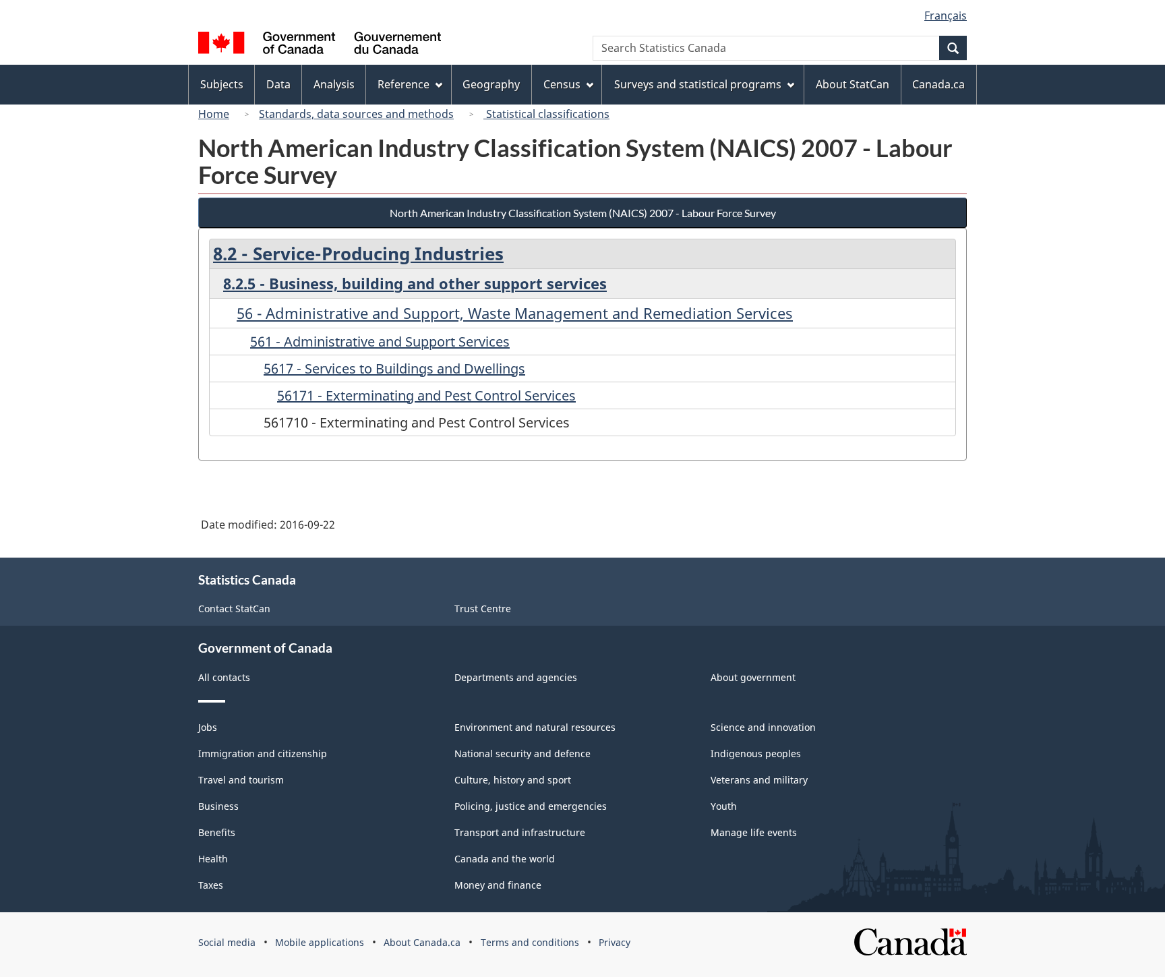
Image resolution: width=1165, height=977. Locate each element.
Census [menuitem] (561, 84)
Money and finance (497, 885)
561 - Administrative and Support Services (380, 341)
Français (945, 15)
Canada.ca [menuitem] (938, 84)
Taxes (210, 885)
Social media (227, 942)
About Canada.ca (422, 942)
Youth (724, 806)
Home (213, 114)
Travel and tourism (241, 779)
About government (753, 677)
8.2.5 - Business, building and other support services (415, 283)
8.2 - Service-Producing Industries (358, 253)
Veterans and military (759, 779)
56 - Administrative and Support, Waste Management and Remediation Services (515, 313)
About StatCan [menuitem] (852, 84)
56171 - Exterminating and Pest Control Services (426, 395)
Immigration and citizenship (262, 753)
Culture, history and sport (512, 779)
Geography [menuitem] (491, 84)
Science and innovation (763, 727)
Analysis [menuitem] (334, 84)
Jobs (207, 727)
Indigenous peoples (756, 753)
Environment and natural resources (535, 727)
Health (213, 858)
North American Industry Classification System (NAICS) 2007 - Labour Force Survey (583, 212)
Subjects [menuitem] (221, 84)
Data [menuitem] (278, 84)
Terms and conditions (530, 942)
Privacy (614, 942)
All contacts (224, 677)
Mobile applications (319, 942)
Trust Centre (482, 608)
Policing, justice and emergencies (530, 806)
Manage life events (754, 832)
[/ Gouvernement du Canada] (319, 45)
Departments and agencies (515, 677)
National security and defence (522, 753)
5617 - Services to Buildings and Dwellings (394, 368)
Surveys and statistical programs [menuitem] (697, 84)
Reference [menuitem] (403, 84)
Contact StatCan (234, 608)
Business (218, 806)
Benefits (216, 832)
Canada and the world (504, 858)
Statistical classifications (546, 114)
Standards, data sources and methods (356, 114)
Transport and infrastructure (519, 832)
